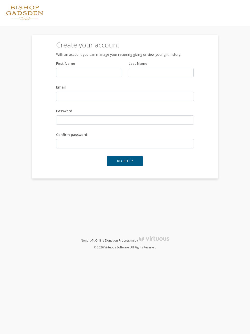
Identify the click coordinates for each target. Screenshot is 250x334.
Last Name (138, 63)
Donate (238, 13)
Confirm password (71, 134)
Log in (202, 13)
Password (64, 111)
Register (219, 13)
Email (61, 87)
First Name (65, 63)
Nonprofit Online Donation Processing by (110, 240)
